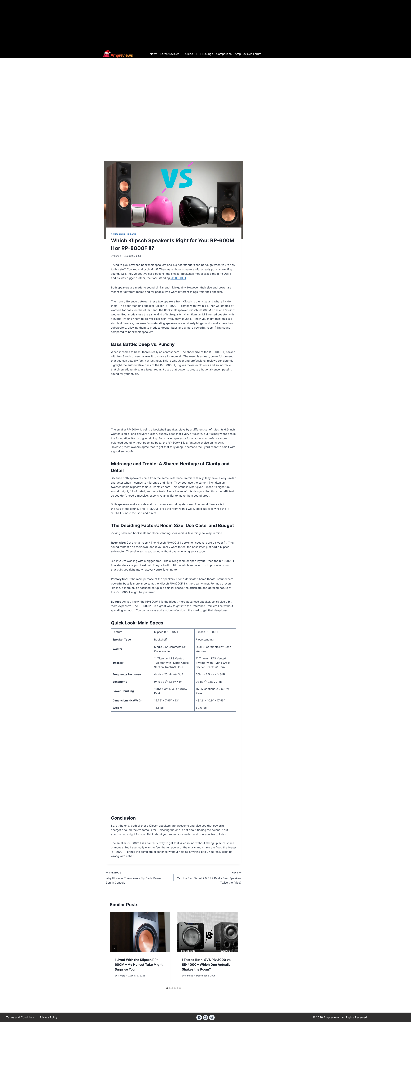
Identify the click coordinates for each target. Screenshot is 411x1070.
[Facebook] (199, 1017)
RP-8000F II (178, 278)
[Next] (232, 948)
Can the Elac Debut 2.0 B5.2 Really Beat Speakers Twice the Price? (209, 877)
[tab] (167, 988)
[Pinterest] (211, 1017)
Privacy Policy (48, 1017)
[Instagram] (205, 1017)
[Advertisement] (173, 94)
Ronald (117, 256)
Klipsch (131, 234)
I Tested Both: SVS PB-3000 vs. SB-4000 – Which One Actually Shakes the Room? (206, 964)
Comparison (224, 54)
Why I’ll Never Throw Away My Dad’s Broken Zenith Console (134, 877)
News (153, 54)
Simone (189, 975)
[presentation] (140, 932)
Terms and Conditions (20, 1017)
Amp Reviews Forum (248, 54)
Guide (189, 54)
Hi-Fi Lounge (204, 54)
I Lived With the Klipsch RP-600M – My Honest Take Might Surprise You (139, 964)
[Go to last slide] (114, 948)
